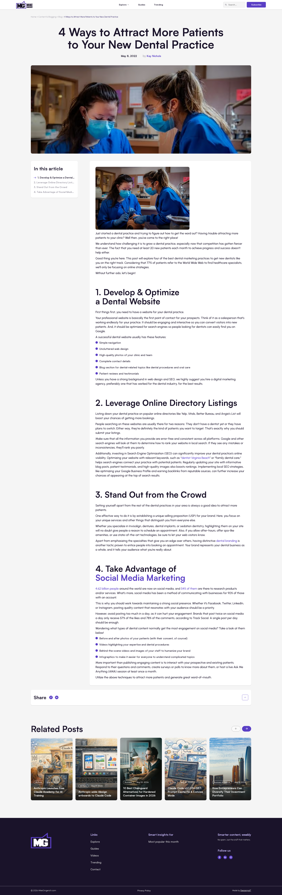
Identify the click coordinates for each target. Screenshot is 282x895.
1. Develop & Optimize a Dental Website (56, 177)
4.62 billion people (107, 588)
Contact (95, 869)
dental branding (226, 541)
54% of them (189, 588)
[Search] (226, 5)
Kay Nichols (154, 56)
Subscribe (256, 4)
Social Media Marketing (140, 577)
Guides (141, 4)
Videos (94, 855)
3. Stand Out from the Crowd (50, 187)
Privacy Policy (144, 890)
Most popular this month (163, 841)
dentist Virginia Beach (196, 458)
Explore (95, 841)
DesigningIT (245, 890)
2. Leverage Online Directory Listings (54, 182)
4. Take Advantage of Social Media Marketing (54, 192)
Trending (158, 4)
